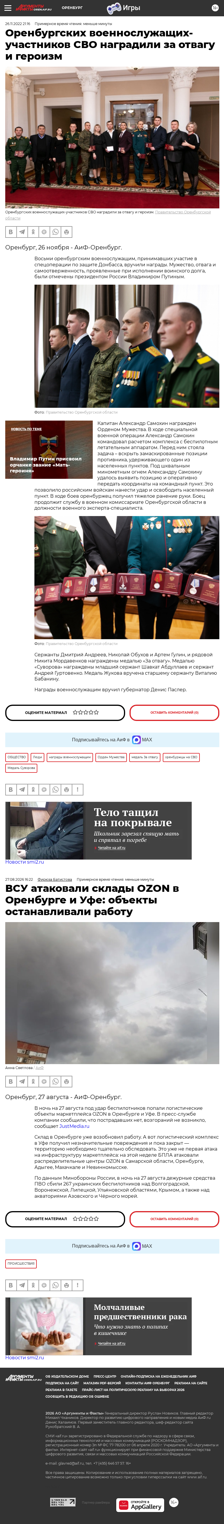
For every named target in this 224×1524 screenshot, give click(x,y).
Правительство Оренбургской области (82, 412)
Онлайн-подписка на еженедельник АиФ (159, 1376)
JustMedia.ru (75, 1126)
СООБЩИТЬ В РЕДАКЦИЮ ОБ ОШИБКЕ (77, 1397)
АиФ (40, 1068)
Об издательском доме (67, 1376)
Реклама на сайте (190, 1383)
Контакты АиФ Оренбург (147, 1383)
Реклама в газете (61, 1390)
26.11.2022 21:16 (17, 24)
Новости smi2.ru (24, 862)
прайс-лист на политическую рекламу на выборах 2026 (133, 1390)
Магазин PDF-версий (102, 1383)
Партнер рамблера (96, 1502)
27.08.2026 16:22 (19, 879)
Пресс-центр (105, 1376)
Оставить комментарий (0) (174, 713)
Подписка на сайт (62, 1383)
